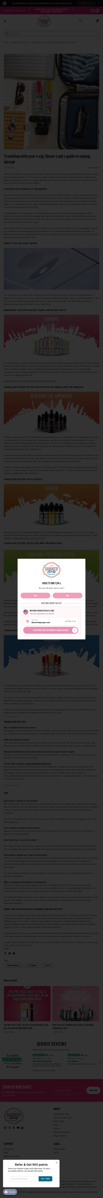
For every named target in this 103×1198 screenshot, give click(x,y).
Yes (35, 595)
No (67, 595)
